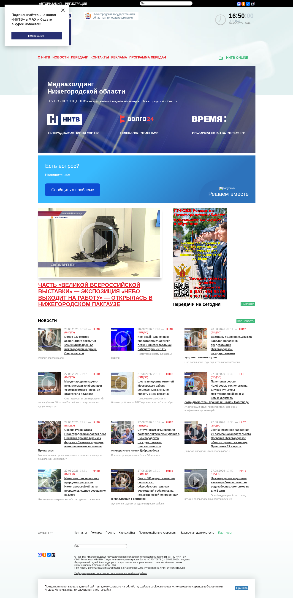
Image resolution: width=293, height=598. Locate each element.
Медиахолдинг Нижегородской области (86, 87)
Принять (241, 588)
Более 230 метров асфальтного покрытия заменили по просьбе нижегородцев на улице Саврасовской (80, 345)
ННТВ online (237, 57)
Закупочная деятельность (197, 532)
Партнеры (225, 532)
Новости (60, 57)
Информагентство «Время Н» (219, 133)
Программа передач (147, 57)
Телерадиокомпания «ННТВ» (73, 133)
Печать (110, 532)
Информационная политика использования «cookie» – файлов (110, 573)
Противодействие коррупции (157, 532)
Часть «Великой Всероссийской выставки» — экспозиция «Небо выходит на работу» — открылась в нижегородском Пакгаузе (95, 294)
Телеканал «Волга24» (139, 133)
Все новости (245, 321)
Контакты (100, 57)
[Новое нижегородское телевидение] (111, 19)
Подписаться (36, 35)
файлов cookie (149, 586)
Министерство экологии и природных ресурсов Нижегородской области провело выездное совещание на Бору (85, 486)
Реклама (119, 57)
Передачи (79, 57)
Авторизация (50, 4)
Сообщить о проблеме (72, 190)
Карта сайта (127, 532)
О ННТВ (44, 57)
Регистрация (76, 4)
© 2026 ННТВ (45, 533)
